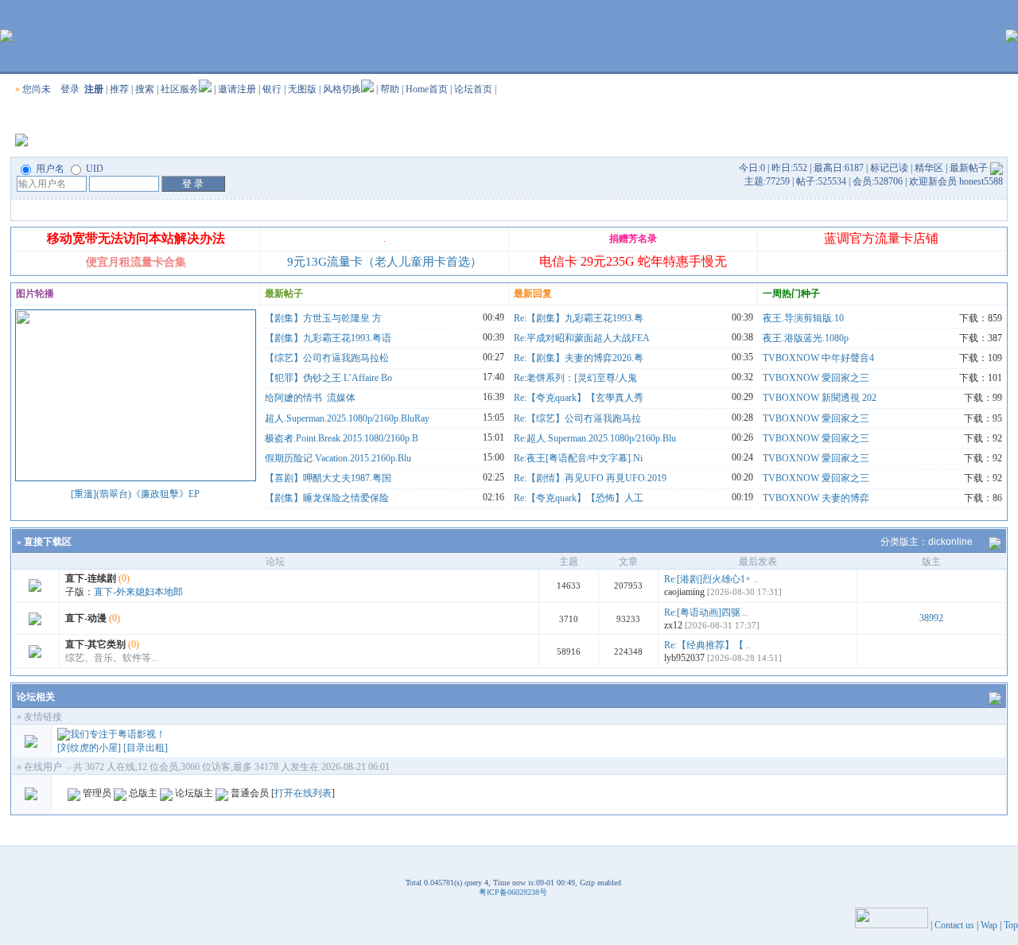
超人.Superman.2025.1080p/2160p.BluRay (347, 418)
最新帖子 (969, 167)
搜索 (144, 89)
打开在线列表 (303, 793)
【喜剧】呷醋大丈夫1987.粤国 (328, 478)
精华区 (929, 167)
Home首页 (427, 89)
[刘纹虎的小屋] (89, 747)
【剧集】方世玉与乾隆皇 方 (323, 318)
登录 (70, 89)
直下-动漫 (86, 618)
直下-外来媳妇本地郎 (138, 591)
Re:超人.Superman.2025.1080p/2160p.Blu (595, 438)
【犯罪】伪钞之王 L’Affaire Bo (328, 377)
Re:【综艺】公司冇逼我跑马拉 (577, 418)
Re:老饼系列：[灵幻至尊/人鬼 (575, 377)
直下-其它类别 (95, 644)
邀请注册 (237, 89)
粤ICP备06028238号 (513, 892)
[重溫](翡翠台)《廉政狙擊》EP (135, 494)
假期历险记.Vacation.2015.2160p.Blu (338, 458)
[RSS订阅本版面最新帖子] (996, 167)
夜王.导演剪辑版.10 (803, 318)
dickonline (950, 541)
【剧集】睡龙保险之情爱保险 (327, 498)
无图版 (302, 89)
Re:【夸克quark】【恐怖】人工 (578, 498)
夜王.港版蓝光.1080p (806, 338)
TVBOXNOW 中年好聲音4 (818, 358)
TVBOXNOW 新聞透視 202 (819, 397)
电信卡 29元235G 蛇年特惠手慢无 (633, 261)
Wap (989, 925)
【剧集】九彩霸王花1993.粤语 (328, 338)
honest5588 (981, 181)
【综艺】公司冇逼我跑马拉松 (327, 358)
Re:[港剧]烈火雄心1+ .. (711, 579)
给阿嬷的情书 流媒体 (310, 397)
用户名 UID (68, 168)
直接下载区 (48, 541)
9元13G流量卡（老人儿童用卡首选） (384, 261)
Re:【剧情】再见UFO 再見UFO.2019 (590, 478)
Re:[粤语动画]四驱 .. (706, 612)
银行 (272, 89)
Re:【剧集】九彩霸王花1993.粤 (578, 318)
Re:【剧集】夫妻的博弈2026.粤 (578, 358)
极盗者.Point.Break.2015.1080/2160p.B (341, 438)
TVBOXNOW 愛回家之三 (816, 377)
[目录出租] (145, 747)
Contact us (954, 925)
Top (1011, 925)
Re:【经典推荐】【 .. (707, 645)
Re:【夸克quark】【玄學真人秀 (578, 397)
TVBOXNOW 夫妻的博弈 (816, 498)
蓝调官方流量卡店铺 (881, 238)
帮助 (389, 89)
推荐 (119, 89)
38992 (931, 618)
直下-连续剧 (90, 578)
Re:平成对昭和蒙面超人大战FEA (582, 338)
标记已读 (889, 167)
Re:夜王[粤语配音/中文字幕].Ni (578, 458)
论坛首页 (473, 89)
